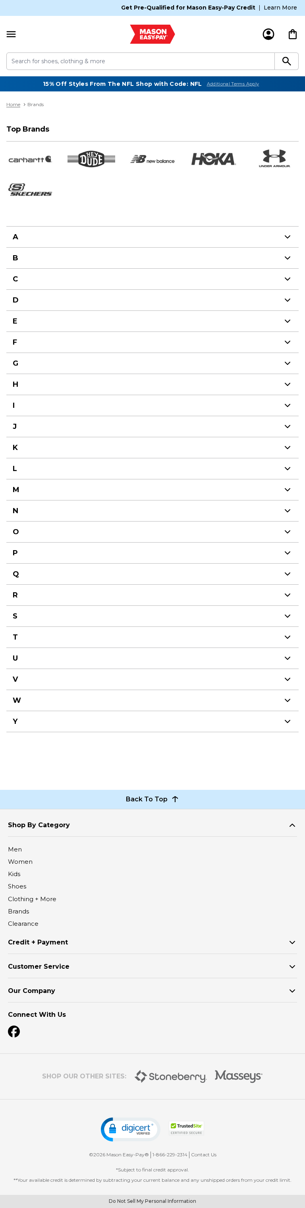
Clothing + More (32, 899)
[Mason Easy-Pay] (152, 34)
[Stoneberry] (170, 1076)
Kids (14, 874)
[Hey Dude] (91, 159)
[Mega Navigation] (11, 34)
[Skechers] (30, 189)
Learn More (280, 7)
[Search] (287, 61)
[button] (130, 1129)
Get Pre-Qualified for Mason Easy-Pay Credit (188, 7)
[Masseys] (239, 1076)
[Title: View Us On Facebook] (14, 1031)
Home (13, 104)
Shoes (17, 886)
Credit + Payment (38, 942)
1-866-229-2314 (169, 1155)
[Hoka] (213, 159)
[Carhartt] (30, 159)
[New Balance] (152, 159)
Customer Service (38, 966)
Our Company (31, 991)
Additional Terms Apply (233, 84)
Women (20, 861)
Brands (18, 911)
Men (15, 849)
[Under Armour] (275, 159)
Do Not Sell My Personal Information (152, 1201)
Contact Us (203, 1155)
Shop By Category (39, 825)
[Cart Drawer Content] (293, 34)
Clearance (23, 923)
